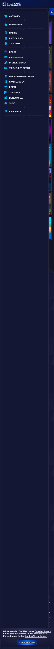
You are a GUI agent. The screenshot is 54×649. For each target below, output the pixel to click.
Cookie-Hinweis (43, 631)
